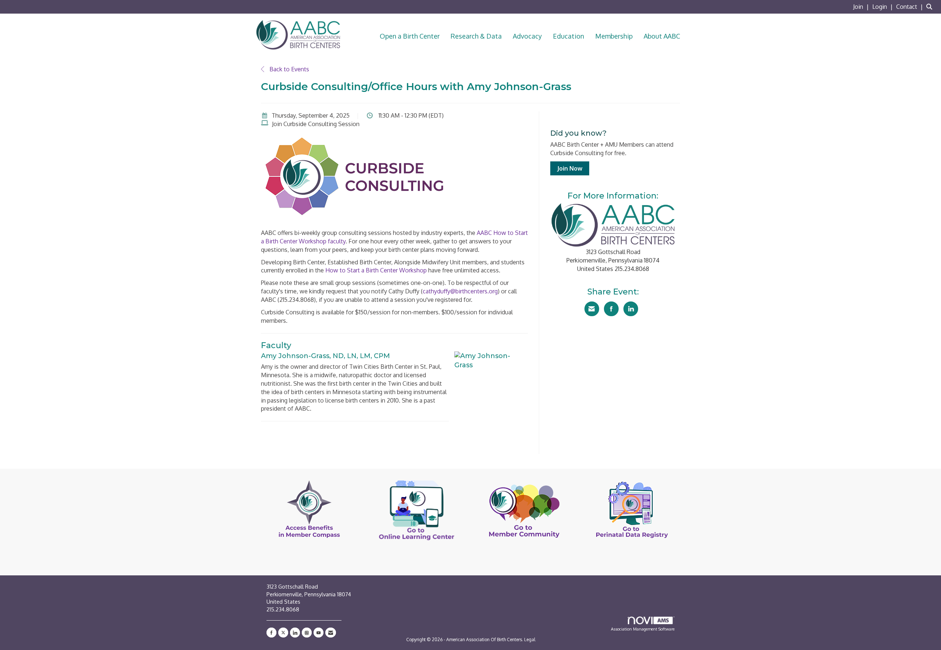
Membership (614, 36)
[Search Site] (930, 6)
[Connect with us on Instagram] (307, 633)
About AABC (662, 36)
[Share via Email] (591, 308)
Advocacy (527, 36)
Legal (529, 639)
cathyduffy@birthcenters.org (460, 291)
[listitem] (862, 6)
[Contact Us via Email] (330, 633)
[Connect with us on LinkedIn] (295, 633)
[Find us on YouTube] (318, 633)
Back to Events (288, 69)
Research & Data (476, 36)
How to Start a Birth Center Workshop (376, 270)
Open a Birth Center (410, 36)
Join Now (569, 168)
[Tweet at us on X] (283, 633)
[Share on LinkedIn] (630, 308)
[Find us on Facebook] (271, 633)
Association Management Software (643, 629)
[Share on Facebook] (611, 308)
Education (568, 36)
